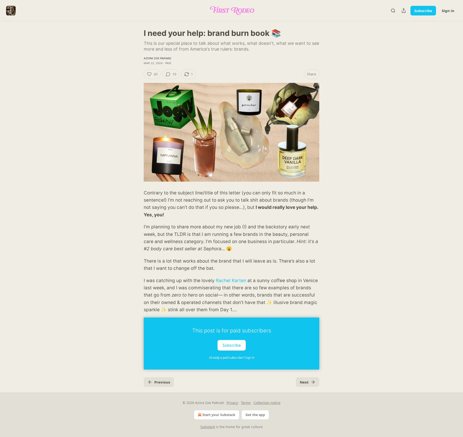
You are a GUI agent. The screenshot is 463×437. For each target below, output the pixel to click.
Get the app (255, 414)
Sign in (448, 10)
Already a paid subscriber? (231, 358)
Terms (246, 402)
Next (304, 382)
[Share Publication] (404, 10)
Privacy (232, 402)
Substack (207, 426)
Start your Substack (218, 414)
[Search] (393, 10)
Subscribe (423, 10)
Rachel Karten (231, 280)
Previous (162, 382)
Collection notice (267, 402)
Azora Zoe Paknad (157, 58)
